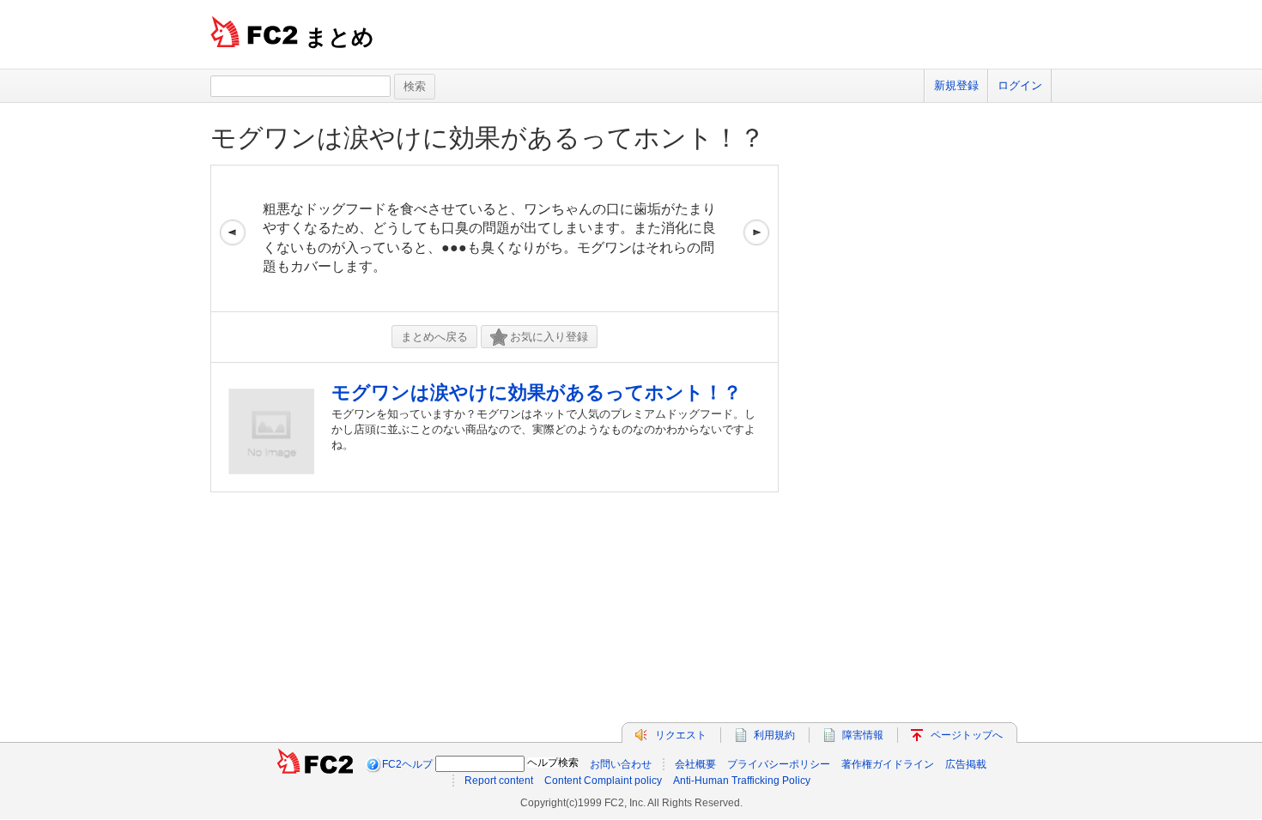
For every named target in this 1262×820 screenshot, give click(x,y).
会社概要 (695, 764)
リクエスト (681, 735)
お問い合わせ (621, 764)
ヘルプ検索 (553, 762)
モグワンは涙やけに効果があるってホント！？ (487, 138)
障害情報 (862, 735)
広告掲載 (965, 764)
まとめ (339, 37)
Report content (498, 781)
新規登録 (956, 85)
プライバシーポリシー (778, 764)
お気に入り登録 (549, 336)
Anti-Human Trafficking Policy (741, 781)
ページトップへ (967, 735)
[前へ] (233, 238)
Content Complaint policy (603, 781)
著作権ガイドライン (887, 764)
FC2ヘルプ (407, 764)
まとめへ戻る (434, 336)
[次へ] (756, 238)
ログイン (1020, 85)
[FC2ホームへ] (315, 764)
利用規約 (774, 735)
